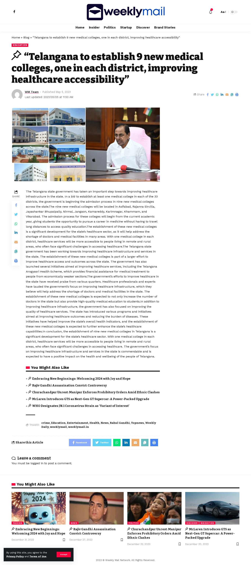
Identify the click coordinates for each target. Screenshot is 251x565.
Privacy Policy (15, 556)
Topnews (137, 423)
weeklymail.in (78, 427)
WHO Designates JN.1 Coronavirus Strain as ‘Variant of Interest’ (80, 406)
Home (16, 37)
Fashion (17, 523)
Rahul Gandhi (120, 423)
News (105, 423)
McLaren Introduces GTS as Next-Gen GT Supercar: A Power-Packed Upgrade (90, 399)
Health (94, 423)
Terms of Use (37, 556)
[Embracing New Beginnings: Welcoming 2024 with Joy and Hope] (39, 508)
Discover (192, 523)
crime (45, 423)
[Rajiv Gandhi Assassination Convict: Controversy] (96, 508)
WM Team (32, 92)
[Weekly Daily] (125, 12)
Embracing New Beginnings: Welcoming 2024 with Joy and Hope (81, 378)
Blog (26, 37)
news (74, 523)
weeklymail (58, 427)
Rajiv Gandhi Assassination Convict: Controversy (69, 385)
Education (20, 45)
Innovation (207, 523)
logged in (37, 463)
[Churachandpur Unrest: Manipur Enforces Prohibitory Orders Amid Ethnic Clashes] (154, 508)
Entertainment (77, 423)
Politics (134, 523)
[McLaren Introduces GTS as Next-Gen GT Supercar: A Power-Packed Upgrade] (212, 508)
